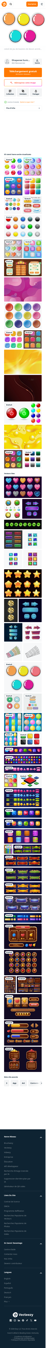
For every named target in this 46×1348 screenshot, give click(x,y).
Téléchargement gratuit (23, 72)
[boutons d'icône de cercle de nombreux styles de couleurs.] (13, 184)
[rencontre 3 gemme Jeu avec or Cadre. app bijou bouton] (22, 1095)
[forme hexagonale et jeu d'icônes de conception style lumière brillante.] (13, 204)
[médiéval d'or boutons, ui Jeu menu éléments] (22, 1170)
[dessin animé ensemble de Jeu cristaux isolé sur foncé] (22, 1200)
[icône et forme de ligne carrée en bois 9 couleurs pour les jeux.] (13, 305)
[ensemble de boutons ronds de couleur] (22, 264)
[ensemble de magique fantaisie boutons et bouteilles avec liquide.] (12, 604)
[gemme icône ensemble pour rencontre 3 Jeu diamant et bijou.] (22, 1085)
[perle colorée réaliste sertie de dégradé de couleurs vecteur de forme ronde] (32, 223)
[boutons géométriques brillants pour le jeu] (22, 1069)
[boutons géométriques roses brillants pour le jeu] (22, 1027)
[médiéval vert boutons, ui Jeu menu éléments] (18, 1131)
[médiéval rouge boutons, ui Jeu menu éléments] (22, 1143)
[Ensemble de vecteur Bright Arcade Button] (22, 372)
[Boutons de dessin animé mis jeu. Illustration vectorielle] (13, 242)
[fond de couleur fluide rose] (22, 346)
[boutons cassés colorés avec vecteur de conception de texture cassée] (13, 656)
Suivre (37, 63)
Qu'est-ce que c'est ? (27, 102)
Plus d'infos (10, 106)
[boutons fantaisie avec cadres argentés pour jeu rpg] (22, 1185)
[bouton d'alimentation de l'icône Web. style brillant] (22, 489)
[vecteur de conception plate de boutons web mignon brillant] (13, 921)
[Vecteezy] (4, 4)
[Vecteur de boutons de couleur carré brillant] (13, 555)
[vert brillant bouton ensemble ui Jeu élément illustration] (22, 641)
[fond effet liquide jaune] (22, 513)
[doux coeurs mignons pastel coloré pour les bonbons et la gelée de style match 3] (13, 286)
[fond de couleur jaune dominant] (22, 438)
